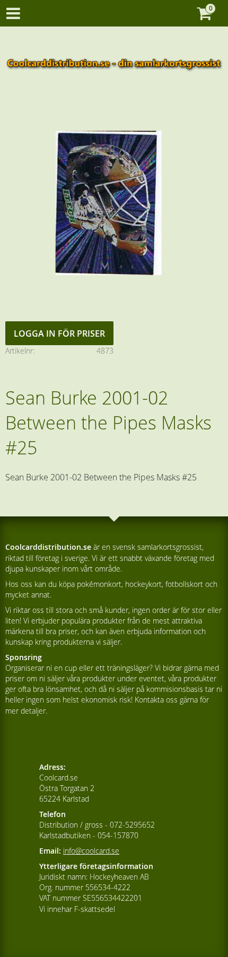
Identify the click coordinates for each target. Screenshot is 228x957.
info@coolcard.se (91, 851)
